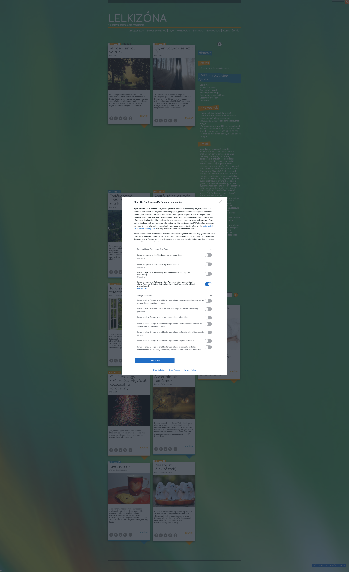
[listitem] (174, 249)
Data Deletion (159, 370)
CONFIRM (155, 360)
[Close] (221, 202)
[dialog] (174, 286)
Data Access (174, 370)
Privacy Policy (190, 370)
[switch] (208, 255)
